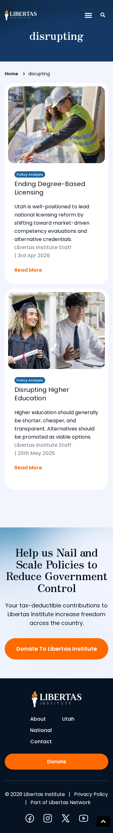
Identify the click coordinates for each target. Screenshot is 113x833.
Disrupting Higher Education (41, 394)
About (38, 719)
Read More (28, 270)
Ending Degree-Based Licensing (49, 188)
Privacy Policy (91, 794)
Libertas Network (70, 802)
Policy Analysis (30, 174)
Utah (68, 719)
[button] (88, 15)
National (41, 730)
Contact (41, 741)
